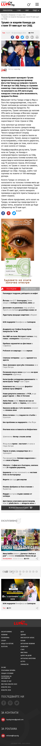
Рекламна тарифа (8, 670)
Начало (4, 15)
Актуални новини (28, 644)
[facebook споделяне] (12, 37)
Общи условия (7, 673)
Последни (11, 289)
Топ (24, 15)
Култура (4, 647)
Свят (27, 10)
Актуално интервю (28, 658)
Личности (24, 664)
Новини (12, 15)
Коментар (24, 647)
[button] (4, 572)
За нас (3, 667)
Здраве (23, 635)
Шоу (22, 632)
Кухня (23, 641)
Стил (22, 649)
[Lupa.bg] (4, 71)
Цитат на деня (26, 655)
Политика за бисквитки (6, 677)
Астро (23, 661)
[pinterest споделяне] (17, 37)
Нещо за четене (7, 644)
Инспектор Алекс (27, 638)
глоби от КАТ (6, 681)
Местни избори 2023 (9, 684)
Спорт (3, 641)
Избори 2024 (6, 687)
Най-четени (30, 289)
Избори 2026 (6, 690)
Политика (5, 638)
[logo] (7, 4)
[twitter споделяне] (22, 37)
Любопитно (7, 10)
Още (35, 10)
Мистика (24, 652)
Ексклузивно (7, 558)
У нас (19, 10)
